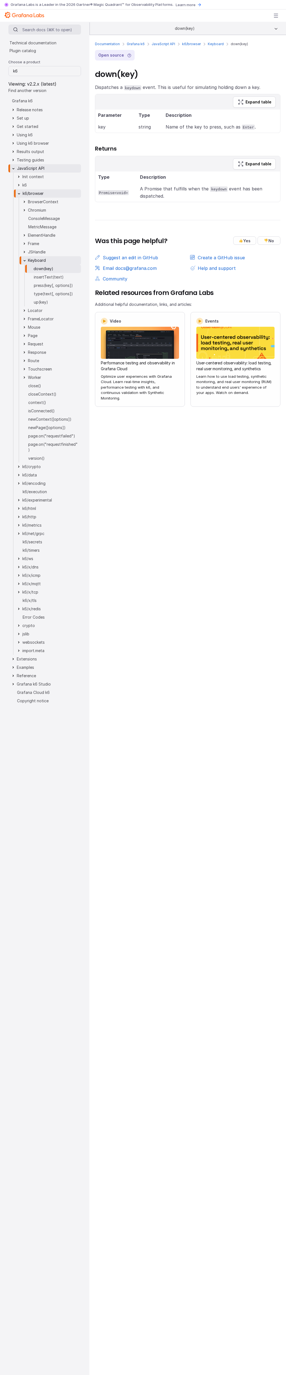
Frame (33, 243)
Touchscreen (40, 369)
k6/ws (27, 558)
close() (34, 385)
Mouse (34, 327)
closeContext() (42, 394)
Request (35, 344)
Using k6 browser (33, 143)
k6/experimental (37, 500)
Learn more (186, 5)
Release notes (30, 109)
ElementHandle (41, 235)
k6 (24, 185)
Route (33, 360)
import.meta (33, 650)
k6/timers (31, 550)
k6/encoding (34, 483)
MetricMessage (42, 226)
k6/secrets (32, 541)
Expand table (258, 102)
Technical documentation (32, 42)
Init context (33, 176)
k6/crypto (31, 466)
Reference (26, 675)
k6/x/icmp (31, 575)
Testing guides (30, 160)
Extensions (27, 659)
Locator (35, 310)
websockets (33, 642)
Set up (23, 118)
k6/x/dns (30, 567)
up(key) (41, 302)
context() (37, 402)
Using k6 (25, 134)
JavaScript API (163, 44)
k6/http (29, 516)
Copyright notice (33, 700)
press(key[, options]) (53, 285)
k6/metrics (32, 525)
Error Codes (34, 617)
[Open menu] (276, 15)
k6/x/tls (30, 600)
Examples (25, 667)
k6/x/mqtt (31, 583)
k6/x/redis (31, 608)
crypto (28, 625)
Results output (30, 151)
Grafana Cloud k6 (33, 692)
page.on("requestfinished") (53, 447)
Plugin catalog (22, 50)
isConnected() (41, 410)
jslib (25, 633)
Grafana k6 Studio (34, 684)
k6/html (29, 508)
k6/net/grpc (33, 533)
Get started (27, 126)
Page (32, 335)
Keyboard (216, 44)
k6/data (29, 475)
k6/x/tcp (30, 592)
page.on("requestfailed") (51, 436)
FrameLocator (41, 318)
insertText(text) (49, 277)
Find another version (27, 90)
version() (36, 458)
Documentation (107, 44)
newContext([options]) (50, 419)
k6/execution (35, 491)
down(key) (43, 268)
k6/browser (191, 44)
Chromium (37, 210)
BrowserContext (43, 201)
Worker (34, 377)
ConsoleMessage (44, 218)
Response (37, 352)
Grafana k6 (136, 44)
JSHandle (37, 252)
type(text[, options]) (53, 293)
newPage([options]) (47, 427)
